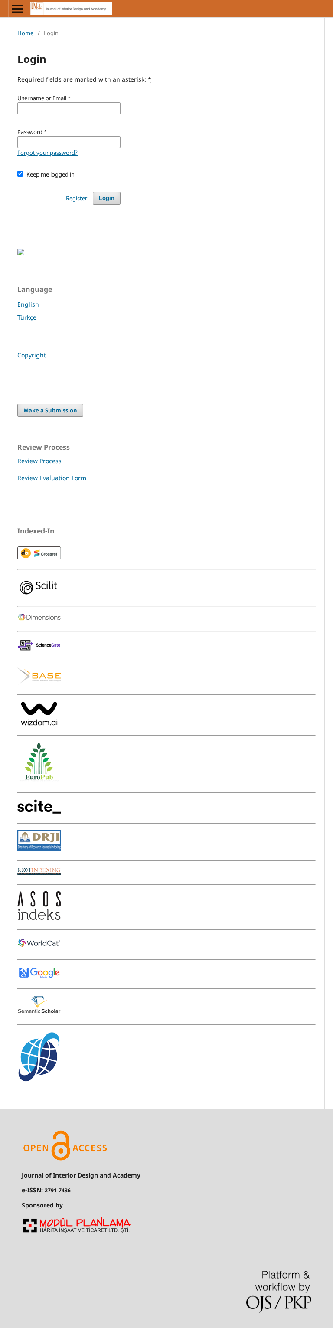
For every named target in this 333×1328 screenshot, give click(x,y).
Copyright (31, 355)
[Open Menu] (17, 8)
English (28, 304)
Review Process (39, 461)
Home (25, 33)
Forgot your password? (47, 153)
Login (106, 198)
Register (76, 198)
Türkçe (26, 317)
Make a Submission (50, 410)
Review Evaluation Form (51, 478)
